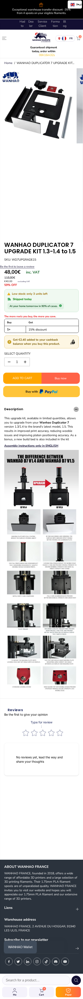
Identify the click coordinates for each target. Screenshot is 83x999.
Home (8, 63)
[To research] (76, 980)
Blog (64, 24)
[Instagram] (37, 961)
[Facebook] (9, 961)
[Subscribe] (77, 949)
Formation (55, 24)
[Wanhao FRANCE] (40, 38)
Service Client (42, 24)
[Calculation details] (60, 305)
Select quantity (17, 354)
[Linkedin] (27, 961)
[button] (4, 38)
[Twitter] (18, 961)
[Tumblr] (55, 961)
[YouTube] (65, 961)
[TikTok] (46, 961)
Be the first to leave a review (17, 266)
